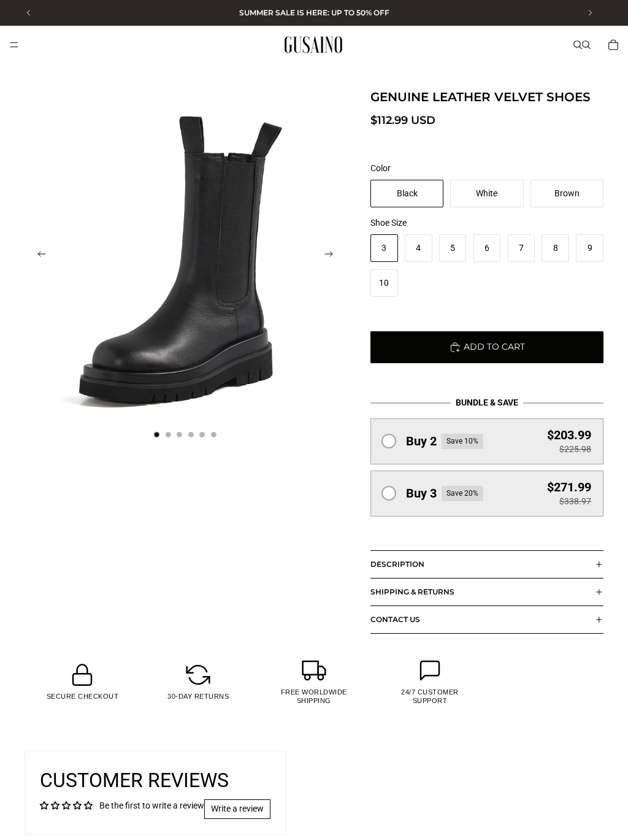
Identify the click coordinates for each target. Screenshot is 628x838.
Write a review (237, 808)
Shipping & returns (412, 591)
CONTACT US (395, 619)
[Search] (577, 44)
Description (397, 564)
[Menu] (14, 45)
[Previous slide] (38, 255)
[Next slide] (332, 255)
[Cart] (613, 44)
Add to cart (494, 346)
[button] (487, 441)
